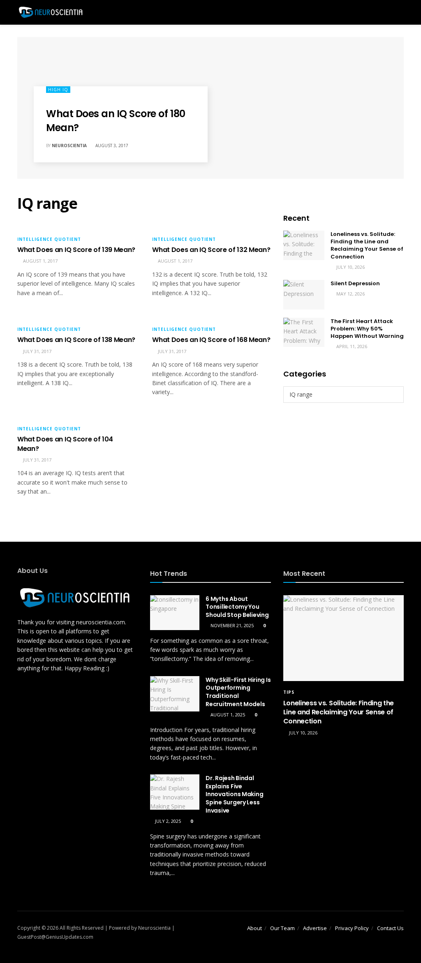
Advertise (315, 928)
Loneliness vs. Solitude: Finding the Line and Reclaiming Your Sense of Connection (367, 245)
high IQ (58, 89)
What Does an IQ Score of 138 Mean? (76, 339)
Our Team (282, 928)
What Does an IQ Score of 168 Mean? (211, 339)
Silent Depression (355, 283)
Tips (288, 692)
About (254, 928)
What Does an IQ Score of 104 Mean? (65, 443)
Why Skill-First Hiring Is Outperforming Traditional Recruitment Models (238, 692)
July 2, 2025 (167, 821)
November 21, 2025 (231, 625)
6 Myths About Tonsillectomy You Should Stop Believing (237, 607)
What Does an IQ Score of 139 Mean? (76, 249)
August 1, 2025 (227, 714)
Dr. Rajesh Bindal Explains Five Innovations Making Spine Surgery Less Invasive (234, 794)
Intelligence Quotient (49, 239)
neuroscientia (69, 145)
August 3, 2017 (111, 145)
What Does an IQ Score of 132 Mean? (211, 249)
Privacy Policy (352, 928)
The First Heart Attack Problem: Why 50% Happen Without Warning (367, 328)
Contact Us (390, 928)
